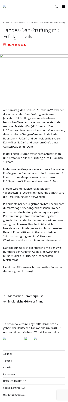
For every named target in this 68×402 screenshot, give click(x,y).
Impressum (9, 374)
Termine (7, 360)
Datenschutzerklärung (14, 380)
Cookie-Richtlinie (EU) (14, 387)
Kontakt (7, 367)
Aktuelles (19, 22)
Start (6, 22)
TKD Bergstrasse (17, 395)
